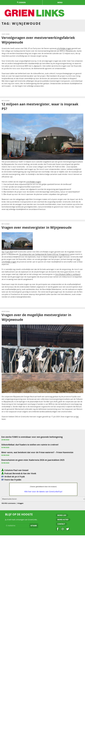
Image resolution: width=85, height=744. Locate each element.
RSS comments (10, 503)
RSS (3, 503)
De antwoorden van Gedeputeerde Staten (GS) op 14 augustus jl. (44, 254)
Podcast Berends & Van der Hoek (20, 473)
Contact (61, 524)
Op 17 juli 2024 (7, 252)
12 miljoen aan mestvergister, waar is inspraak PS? (39, 106)
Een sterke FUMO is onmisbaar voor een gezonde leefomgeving (32, 436)
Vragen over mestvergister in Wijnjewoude (36, 227)
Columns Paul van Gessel (16, 470)
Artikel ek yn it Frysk (14, 476)
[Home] (34, 13)
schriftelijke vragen (64, 48)
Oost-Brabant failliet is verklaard (67, 274)
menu (60, 2)
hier (77, 416)
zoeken (22, 2)
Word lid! (61, 515)
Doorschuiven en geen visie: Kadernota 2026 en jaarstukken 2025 (32, 460)
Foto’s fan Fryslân (12, 479)
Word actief (63, 519)
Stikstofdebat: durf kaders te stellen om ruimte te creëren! (29, 444)
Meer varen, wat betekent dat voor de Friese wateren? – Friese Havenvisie (37, 452)
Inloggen (20, 503)
